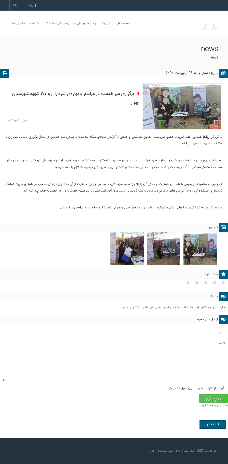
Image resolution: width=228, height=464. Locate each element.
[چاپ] (4, 74)
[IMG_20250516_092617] (127, 248)
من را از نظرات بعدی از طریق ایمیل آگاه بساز (196, 388)
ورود (30, 5)
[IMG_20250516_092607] (163, 248)
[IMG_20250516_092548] (200, 248)
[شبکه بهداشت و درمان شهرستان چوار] (184, 23)
